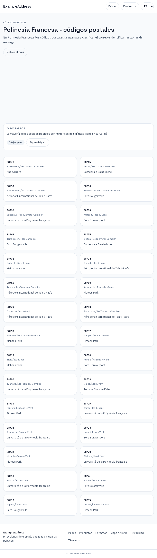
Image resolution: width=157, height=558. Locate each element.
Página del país (38, 142)
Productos (129, 6)
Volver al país (15, 52)
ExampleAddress (17, 6)
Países (112, 6)
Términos (74, 540)
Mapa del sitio (119, 533)
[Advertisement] (78, 90)
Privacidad (137, 533)
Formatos (101, 533)
